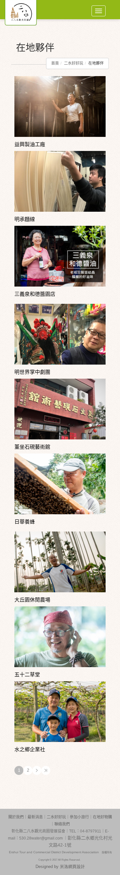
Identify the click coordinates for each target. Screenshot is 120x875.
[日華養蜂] (60, 483)
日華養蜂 (24, 521)
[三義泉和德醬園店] (60, 255)
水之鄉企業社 (29, 749)
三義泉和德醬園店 (34, 294)
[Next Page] (36, 770)
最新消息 (35, 817)
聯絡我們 (62, 824)
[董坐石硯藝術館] (60, 408)
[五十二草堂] (60, 636)
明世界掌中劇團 (32, 372)
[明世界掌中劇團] (60, 333)
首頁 (55, 63)
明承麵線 (24, 219)
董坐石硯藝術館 (32, 447)
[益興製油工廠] (60, 106)
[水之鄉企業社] (60, 711)
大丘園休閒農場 (32, 600)
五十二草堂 (27, 674)
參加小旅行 (79, 817)
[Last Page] (45, 770)
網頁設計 (76, 866)
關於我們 (16, 817)
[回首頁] (21, 9)
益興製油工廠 (29, 144)
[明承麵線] (60, 181)
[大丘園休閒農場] (60, 561)
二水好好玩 (73, 63)
